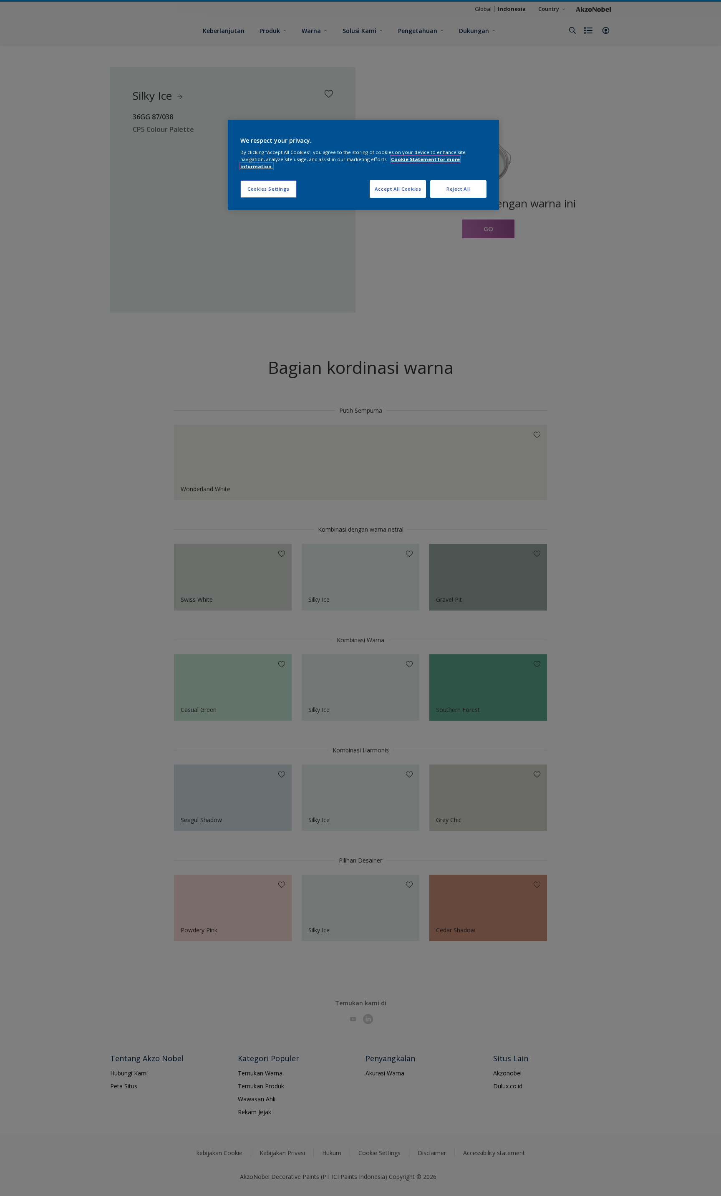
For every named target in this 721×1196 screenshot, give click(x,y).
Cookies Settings (268, 189)
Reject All (458, 189)
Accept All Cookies (398, 189)
